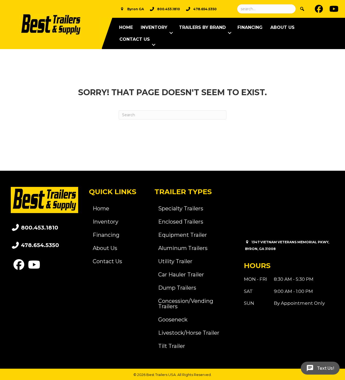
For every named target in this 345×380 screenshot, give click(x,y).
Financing (250, 27)
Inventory (154, 27)
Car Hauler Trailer (181, 274)
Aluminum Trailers (183, 248)
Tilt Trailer (171, 346)
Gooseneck (173, 319)
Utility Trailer (175, 261)
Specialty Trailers (180, 208)
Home (126, 27)
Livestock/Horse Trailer (188, 333)
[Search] (302, 9)
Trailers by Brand (202, 27)
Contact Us (134, 39)
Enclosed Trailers (180, 221)
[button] (171, 33)
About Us (282, 27)
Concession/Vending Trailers (185, 304)
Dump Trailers (177, 288)
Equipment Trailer (182, 235)
